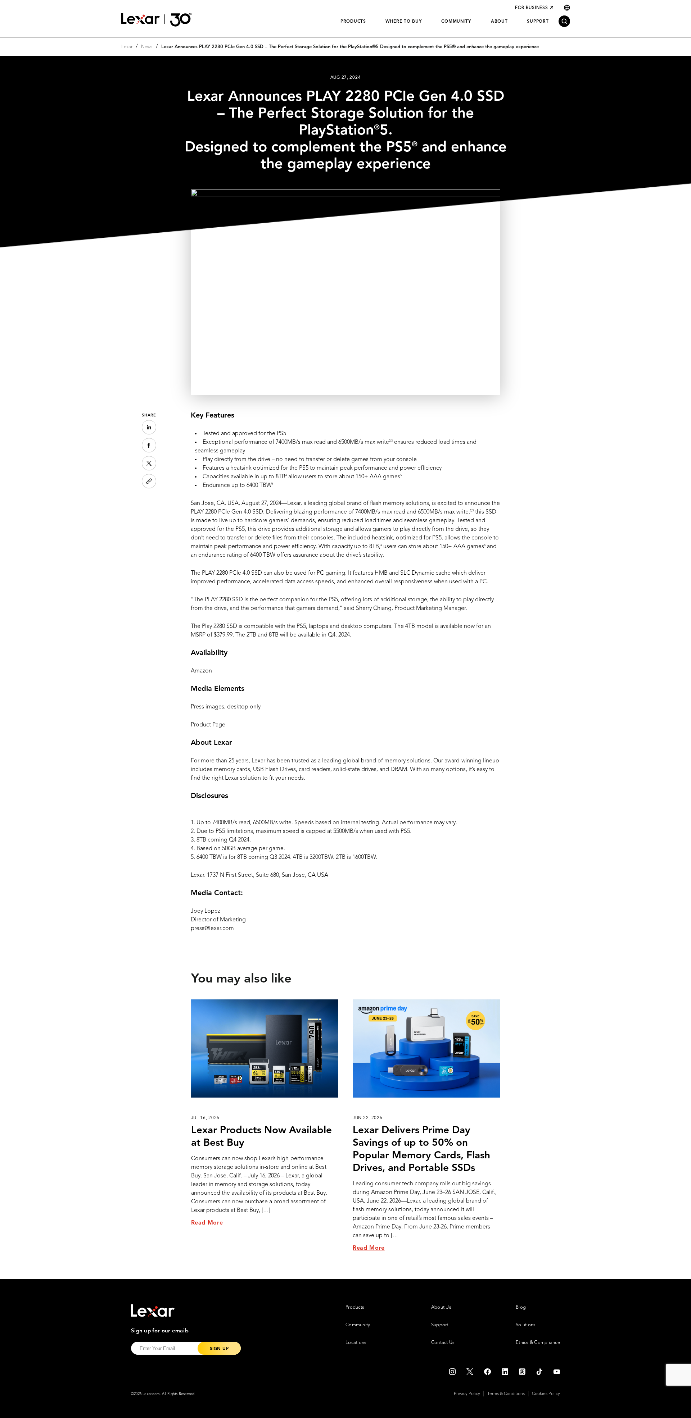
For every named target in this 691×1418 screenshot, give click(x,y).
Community (358, 1325)
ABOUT (499, 21)
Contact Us (443, 1342)
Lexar (126, 47)
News (147, 47)
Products (355, 1307)
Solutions (526, 1325)
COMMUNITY (456, 21)
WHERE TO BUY (403, 21)
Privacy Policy (467, 1394)
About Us (441, 1307)
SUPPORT (537, 21)
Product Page (208, 725)
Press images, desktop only (226, 707)
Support (439, 1325)
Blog (521, 1307)
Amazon (201, 671)
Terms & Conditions (506, 1394)
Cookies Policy (546, 1394)
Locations (356, 1342)
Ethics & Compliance (538, 1342)
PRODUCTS (353, 21)
